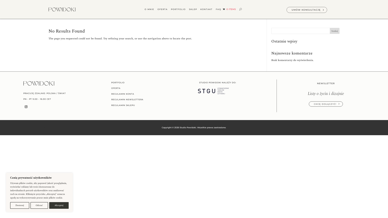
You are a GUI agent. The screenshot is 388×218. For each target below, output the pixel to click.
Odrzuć (39, 205)
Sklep (193, 9)
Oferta (162, 9)
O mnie (149, 9)
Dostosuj (19, 205)
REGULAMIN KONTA (122, 94)
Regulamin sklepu (123, 105)
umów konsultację (306, 9)
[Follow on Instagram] (26, 106)
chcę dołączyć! (325, 104)
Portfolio (178, 9)
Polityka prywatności (40, 127)
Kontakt (206, 9)
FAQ (218, 9)
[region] (39, 192)
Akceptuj (59, 205)
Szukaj (334, 31)
